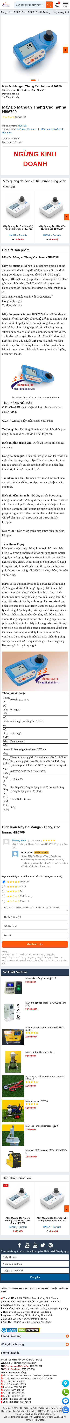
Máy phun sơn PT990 (36, 1101)
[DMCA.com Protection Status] (29, 1330)
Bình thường (26, 896)
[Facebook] (19, 1245)
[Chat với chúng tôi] (66, 1410)
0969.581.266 (18, 1390)
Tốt (21, 891)
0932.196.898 (35, 1375)
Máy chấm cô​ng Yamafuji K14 (40, 978)
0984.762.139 (18, 1393)
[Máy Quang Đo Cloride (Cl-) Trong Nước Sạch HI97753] (18, 207)
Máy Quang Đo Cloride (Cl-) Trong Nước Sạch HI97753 (18, 227)
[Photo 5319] (35, 50)
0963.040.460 (20, 1387)
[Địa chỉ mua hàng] (66, 1383)
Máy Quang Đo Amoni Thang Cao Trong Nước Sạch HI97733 (18, 1220)
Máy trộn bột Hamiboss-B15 (39, 1052)
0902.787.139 (21, 1375)
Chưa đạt (24, 901)
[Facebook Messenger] (66, 1401)
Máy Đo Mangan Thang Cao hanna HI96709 (30, 257)
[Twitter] (42, 1245)
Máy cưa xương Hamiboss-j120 (41, 1125)
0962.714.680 (31, 1378)
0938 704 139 (18, 1396)
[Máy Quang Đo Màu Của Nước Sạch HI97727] (52, 207)
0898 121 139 (25, 1399)
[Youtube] (27, 1245)
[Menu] (65, 4)
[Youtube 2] (35, 1245)
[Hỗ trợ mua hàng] (66, 1392)
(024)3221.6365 (46, 1378)
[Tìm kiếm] (49, 4)
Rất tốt (23, 886)
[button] (67, 1336)
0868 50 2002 (24, 1402)
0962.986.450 (18, 1381)
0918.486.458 (17, 1378)
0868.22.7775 (19, 1384)
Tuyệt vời (24, 882)
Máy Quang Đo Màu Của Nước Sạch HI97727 (52, 227)
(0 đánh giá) (20, 117)
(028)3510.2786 (50, 1375)
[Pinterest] (50, 1245)
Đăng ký (35, 1277)
